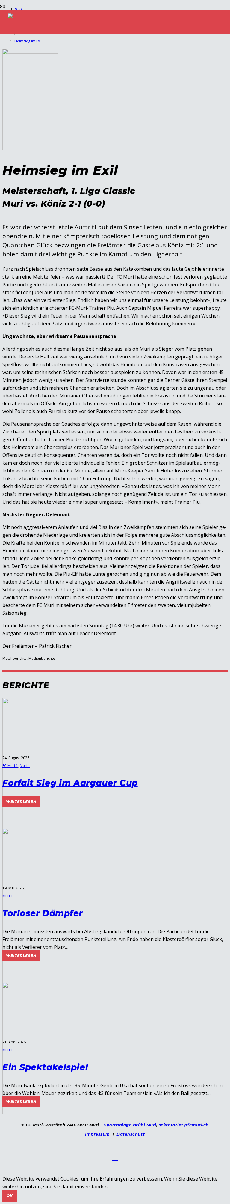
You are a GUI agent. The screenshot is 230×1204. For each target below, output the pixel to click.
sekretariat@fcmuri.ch (184, 1124)
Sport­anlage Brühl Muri (130, 1124)
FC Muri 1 (10, 765)
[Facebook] (115, 1157)
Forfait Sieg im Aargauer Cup (70, 783)
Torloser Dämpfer (42, 913)
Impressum (97, 1134)
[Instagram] (115, 1166)
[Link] (32, 52)
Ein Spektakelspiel (45, 1067)
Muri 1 (25, 765)
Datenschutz (130, 1134)
